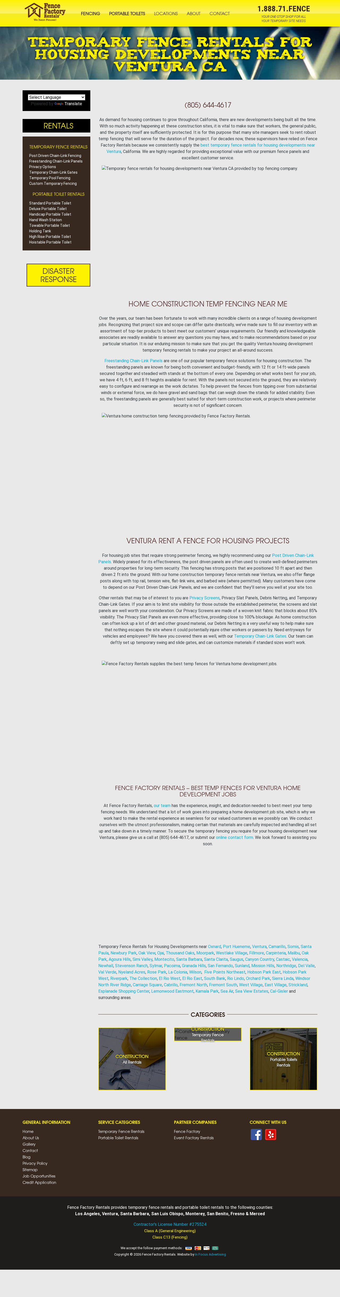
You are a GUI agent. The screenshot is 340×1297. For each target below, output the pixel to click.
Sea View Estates (251, 991)
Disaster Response (58, 274)
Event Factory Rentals (194, 1137)
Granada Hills (194, 965)
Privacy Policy (35, 1163)
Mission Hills (262, 965)
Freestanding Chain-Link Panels (133, 360)
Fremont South (223, 984)
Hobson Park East (264, 972)
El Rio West (169, 978)
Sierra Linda (283, 978)
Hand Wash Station (45, 220)
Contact (220, 13)
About (194, 13)
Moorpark (205, 952)
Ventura (259, 946)
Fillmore (256, 952)
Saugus (236, 959)
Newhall (105, 965)
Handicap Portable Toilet (50, 214)
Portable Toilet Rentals (118, 1137)
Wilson (195, 972)
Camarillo (277, 946)
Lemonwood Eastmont (172, 991)
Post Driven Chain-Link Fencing (55, 155)
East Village (276, 984)
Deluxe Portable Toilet (48, 209)
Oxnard (214, 946)
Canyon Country (259, 959)
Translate (73, 103)
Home (28, 1131)
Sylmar (156, 965)
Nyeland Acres (131, 972)
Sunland (242, 965)
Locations (166, 13)
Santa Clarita (216, 959)
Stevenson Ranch (131, 965)
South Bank (214, 978)
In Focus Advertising (210, 1254)
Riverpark (119, 978)
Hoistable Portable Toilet (50, 242)
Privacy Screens (204, 597)
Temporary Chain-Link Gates (260, 636)
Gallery (29, 1144)
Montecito (164, 959)
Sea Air (226, 991)
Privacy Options (42, 167)
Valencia (300, 959)
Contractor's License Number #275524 (170, 1224)
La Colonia (177, 972)
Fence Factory (187, 1131)
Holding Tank (40, 231)
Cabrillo (171, 984)
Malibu (294, 952)
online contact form (234, 837)
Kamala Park (207, 991)
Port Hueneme (236, 946)
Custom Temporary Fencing (53, 183)
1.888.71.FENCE (283, 8)
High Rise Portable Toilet (50, 236)
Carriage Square (147, 984)
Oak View (146, 952)
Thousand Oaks (180, 952)
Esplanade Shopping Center (123, 991)
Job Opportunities (39, 1176)
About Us (31, 1137)
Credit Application (39, 1182)
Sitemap (30, 1169)
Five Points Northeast (224, 972)
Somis (293, 946)
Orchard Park (258, 978)
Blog (26, 1156)
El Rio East (192, 978)
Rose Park (156, 972)
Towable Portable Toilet (49, 225)
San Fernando (220, 965)
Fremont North (193, 984)
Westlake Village (231, 952)
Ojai (160, 952)
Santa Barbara (189, 959)
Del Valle (306, 965)
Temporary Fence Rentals (121, 1131)
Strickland (297, 984)
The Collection (143, 978)
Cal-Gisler (279, 991)
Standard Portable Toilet (50, 203)
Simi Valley (142, 959)
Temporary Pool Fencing (49, 178)
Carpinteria (276, 952)
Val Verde (107, 972)
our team (162, 805)
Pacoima (172, 965)
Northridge (286, 965)
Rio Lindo (235, 978)
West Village (251, 984)
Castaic (283, 959)
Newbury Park (123, 952)
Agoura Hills (120, 959)
